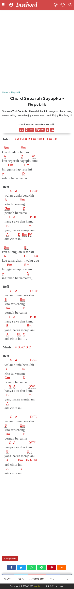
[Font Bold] (47, 130)
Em (33, 139)
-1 (66, 578)
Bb (19, 334)
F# (54, 139)
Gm (39, 139)
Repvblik (11, 558)
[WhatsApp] (31, 567)
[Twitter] (21, 567)
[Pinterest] (51, 567)
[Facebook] (11, 567)
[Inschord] (33, 5)
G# (35, 460)
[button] (61, 567)
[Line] (41, 567)
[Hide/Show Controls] (52, 130)
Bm (6, 148)
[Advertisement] (37, 50)
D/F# (23, 139)
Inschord (38, 586)
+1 (51, 578)
